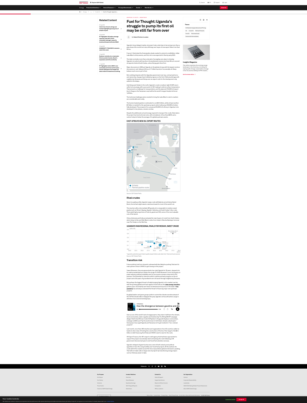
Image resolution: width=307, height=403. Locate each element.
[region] (153, 399)
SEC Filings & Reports (131, 386)
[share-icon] (207, 20)
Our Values (100, 377)
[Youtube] (158, 366)
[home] (79, 12)
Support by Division (160, 380)
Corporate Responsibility (190, 380)
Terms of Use (150, 395)
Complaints (158, 386)
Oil (186, 30)
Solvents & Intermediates (192, 36)
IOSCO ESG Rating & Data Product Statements (195, 386)
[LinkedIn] (162, 366)
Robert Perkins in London (141, 37)
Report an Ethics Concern (161, 383)
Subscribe (223, 7)
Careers (186, 377)
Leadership (186, 383)
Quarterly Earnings (131, 383)
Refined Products (199, 30)
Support (217, 2)
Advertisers (129, 388)
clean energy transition (172, 284)
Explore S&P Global (97, 2)
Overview (128, 377)
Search (203, 2)
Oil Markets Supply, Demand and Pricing (196, 28)
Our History (100, 380)
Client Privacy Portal (173, 395)
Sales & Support (159, 377)
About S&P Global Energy (190, 388)
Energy (85, 12)
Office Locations (159, 388)
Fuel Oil (187, 33)
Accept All (241, 399)
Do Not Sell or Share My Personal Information (189, 395)
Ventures (99, 383)
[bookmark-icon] (200, 20)
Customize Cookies (230, 399)
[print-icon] (204, 20)
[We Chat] (165, 366)
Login (225, 2)
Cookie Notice (157, 395)
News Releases (130, 380)
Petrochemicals (195, 33)
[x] (149, 366)
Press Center (100, 386)
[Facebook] (152, 366)
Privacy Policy (164, 395)
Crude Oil (97, 12)
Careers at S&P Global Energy (104, 388)
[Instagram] (155, 366)
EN (210, 2)
